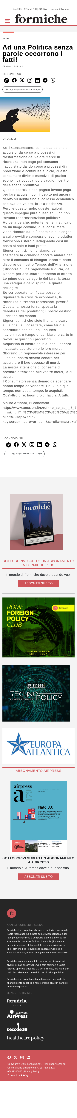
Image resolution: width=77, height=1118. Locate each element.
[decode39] (38, 1026)
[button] (8, 20)
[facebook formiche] (9, 1057)
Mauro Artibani (14, 66)
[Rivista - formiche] (38, 1002)
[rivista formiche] (38, 818)
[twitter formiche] (15, 1057)
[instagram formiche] (22, 1057)
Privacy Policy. (32, 1071)
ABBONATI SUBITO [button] (38, 583)
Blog (6, 38)
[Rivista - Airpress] (38, 1014)
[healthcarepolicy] (38, 1038)
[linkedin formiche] (28, 1057)
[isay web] (24, 1075)
